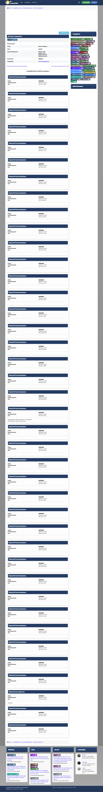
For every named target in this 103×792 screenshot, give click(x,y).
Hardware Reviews (76, 45)
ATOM (74, 787)
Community (34, 2)
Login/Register (86, 2)
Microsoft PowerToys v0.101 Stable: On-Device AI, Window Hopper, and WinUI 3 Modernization (16, 768)
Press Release (76, 50)
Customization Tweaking (78, 38)
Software (85, 54)
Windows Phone (90, 67)
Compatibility (27, 2)
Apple (57, 755)
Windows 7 (84, 61)
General (10, 39)
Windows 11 (75, 61)
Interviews (86, 45)
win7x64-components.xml (43, 61)
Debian (34, 764)
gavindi (84, 754)
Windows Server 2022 (90, 74)
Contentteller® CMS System (17, 789)
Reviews (75, 52)
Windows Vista (76, 79)
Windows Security (76, 70)
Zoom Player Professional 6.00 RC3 (59, 66)
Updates (86, 56)
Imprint (54, 787)
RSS (72, 787)
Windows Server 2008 (77, 72)
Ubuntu (34, 766)
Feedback (91, 41)
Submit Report (64, 33)
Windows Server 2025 (77, 76)
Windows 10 (84, 59)
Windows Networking (77, 67)
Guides (82, 43)
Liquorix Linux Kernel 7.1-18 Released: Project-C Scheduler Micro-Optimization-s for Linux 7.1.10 (40, 772)
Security (84, 52)
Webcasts (75, 59)
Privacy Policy (67, 787)
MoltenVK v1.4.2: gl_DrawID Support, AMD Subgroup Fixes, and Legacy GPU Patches (62, 777)
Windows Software (89, 76)
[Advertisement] (51, 20)
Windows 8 (75, 63)
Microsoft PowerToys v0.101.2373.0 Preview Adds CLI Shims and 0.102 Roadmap (15, 758)
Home (21, 2)
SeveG (83, 768)
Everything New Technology (78, 41)
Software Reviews (76, 56)
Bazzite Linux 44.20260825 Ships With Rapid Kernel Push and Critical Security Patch (39, 758)
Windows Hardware (77, 65)
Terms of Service (59, 787)
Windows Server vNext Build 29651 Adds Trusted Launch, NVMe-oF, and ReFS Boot (16, 777)
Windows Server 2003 (89, 70)
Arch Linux (34, 768)
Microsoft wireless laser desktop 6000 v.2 (17, 66)
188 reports (15, 39)
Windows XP (86, 79)
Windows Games (85, 63)
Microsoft (84, 47)
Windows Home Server (90, 65)
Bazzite (34, 755)
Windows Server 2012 (90, 72)
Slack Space (75, 54)
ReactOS (85, 50)
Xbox (74, 81)
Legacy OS (75, 47)
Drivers (89, 38)
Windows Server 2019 (77, 74)
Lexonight (84, 762)
